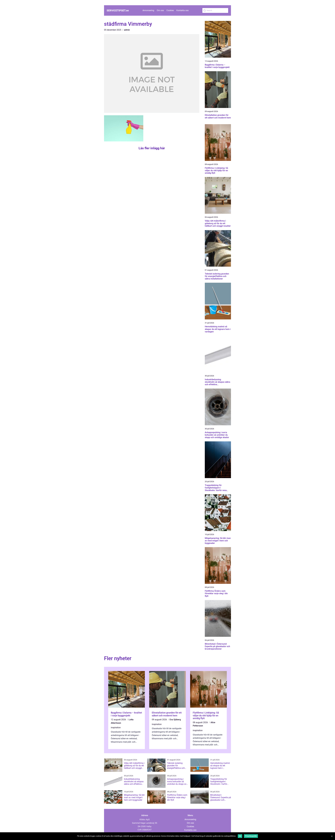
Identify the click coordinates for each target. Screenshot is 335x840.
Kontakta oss (182, 10)
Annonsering (148, 10)
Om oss (160, 10)
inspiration (116, 727)
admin (127, 30)
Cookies (170, 10)
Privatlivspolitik (251, 836)
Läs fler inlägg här (152, 148)
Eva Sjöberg (175, 719)
